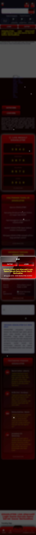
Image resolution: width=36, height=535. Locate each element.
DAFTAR (10, 264)
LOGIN (26, 264)
